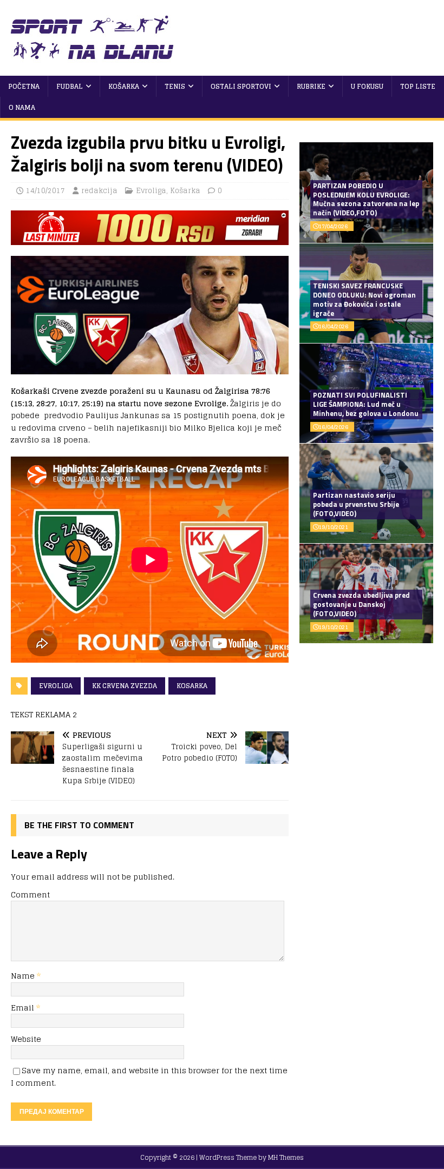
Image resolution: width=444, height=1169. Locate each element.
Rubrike (311, 86)
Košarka (123, 86)
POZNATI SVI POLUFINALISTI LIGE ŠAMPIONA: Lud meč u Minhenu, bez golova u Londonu (366, 404)
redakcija (99, 190)
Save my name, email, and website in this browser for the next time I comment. (149, 1076)
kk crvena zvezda (124, 685)
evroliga (56, 685)
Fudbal (69, 86)
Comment (30, 894)
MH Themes (286, 1157)
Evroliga (151, 190)
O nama (22, 107)
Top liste (417, 86)
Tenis (175, 86)
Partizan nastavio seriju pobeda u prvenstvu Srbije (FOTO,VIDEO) (356, 504)
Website (26, 1039)
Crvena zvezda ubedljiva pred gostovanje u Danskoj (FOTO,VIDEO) (361, 604)
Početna (24, 86)
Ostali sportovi (241, 86)
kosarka (192, 685)
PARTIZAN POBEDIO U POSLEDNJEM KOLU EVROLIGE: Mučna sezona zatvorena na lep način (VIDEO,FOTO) (366, 199)
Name (24, 975)
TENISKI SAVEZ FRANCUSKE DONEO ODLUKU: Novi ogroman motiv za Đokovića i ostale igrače (364, 299)
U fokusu (367, 86)
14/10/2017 (45, 190)
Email (23, 1007)
